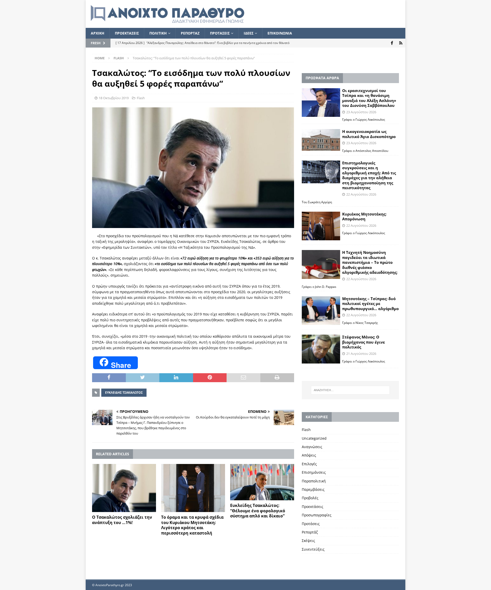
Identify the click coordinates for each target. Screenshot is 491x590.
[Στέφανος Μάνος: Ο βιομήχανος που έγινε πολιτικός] (321, 349)
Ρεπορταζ (190, 33)
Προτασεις (220, 33)
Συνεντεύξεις (313, 549)
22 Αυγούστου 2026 (361, 194)
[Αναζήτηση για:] (350, 390)
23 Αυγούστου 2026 (361, 112)
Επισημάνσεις (314, 472)
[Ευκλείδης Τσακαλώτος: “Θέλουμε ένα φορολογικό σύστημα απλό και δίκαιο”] (262, 482)
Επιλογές (309, 463)
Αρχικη (97, 33)
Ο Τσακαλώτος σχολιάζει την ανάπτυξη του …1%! (122, 519)
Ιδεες (248, 33)
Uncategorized (314, 438)
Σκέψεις (308, 540)
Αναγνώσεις (312, 446)
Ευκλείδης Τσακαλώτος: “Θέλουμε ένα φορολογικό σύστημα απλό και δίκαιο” (257, 511)
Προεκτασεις (127, 33)
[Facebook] (391, 43)
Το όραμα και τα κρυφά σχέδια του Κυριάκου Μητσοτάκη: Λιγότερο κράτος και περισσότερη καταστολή (192, 525)
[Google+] (400, 43)
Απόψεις (309, 455)
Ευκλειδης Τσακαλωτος (124, 392)
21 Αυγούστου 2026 (361, 353)
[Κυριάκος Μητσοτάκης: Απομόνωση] (321, 226)
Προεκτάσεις (312, 506)
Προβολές (310, 497)
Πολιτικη (158, 33)
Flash (141, 98)
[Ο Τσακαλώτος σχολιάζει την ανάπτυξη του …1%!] (124, 488)
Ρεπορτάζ (310, 532)
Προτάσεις (311, 523)
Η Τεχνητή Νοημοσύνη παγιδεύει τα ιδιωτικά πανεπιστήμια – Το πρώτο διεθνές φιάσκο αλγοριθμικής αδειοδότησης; (369, 262)
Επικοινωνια (279, 33)
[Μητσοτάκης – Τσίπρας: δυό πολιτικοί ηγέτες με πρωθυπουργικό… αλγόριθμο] (321, 310)
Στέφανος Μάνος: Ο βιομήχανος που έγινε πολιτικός (363, 341)
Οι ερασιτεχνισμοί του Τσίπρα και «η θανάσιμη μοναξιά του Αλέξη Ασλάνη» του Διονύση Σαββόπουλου (369, 98)
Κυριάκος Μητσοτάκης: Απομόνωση (364, 216)
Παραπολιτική (314, 481)
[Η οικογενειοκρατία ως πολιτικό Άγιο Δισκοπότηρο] (321, 140)
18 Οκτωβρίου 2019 (114, 98)
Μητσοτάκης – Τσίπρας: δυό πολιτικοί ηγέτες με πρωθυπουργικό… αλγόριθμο (370, 303)
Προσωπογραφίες (316, 515)
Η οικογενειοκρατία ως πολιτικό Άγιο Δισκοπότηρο (369, 134)
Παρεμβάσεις (313, 489)
